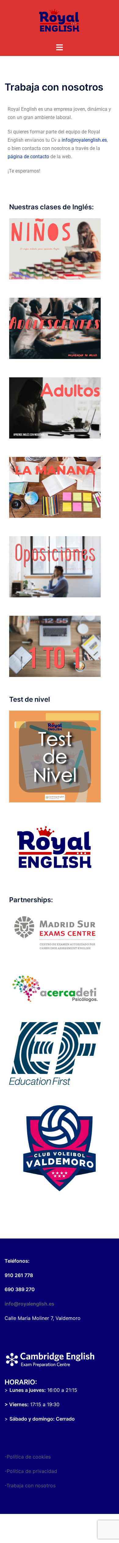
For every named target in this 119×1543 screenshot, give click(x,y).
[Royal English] (59, 21)
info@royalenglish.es (84, 140)
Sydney (59, 1532)
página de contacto (28, 156)
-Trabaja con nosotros (30, 1485)
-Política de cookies (28, 1457)
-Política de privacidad (31, 1471)
